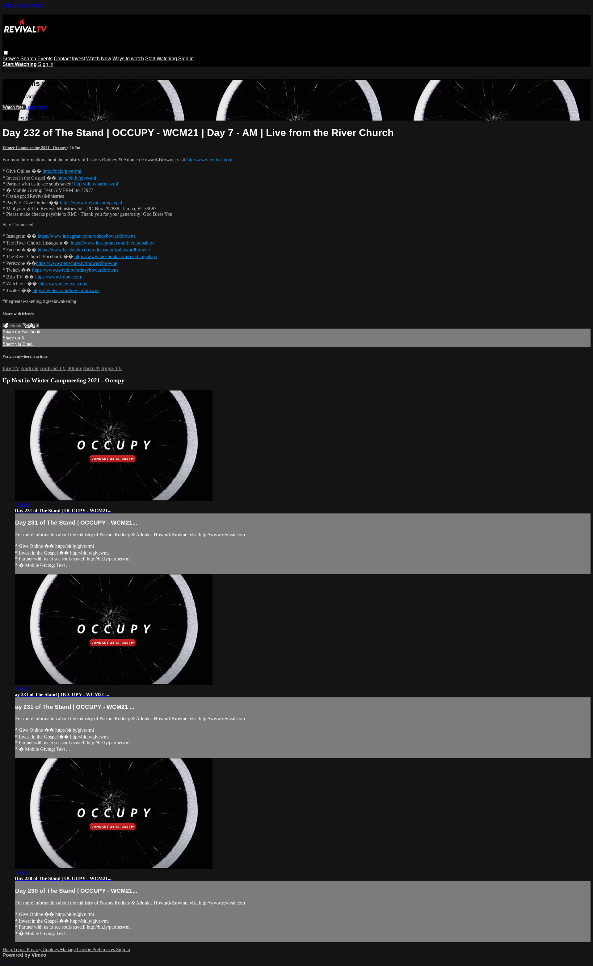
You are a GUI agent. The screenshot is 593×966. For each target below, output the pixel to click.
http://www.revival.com (209, 159)
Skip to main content (22, 5)
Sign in (186, 58)
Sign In (45, 64)
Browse (11, 58)
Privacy (35, 949)
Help (7, 949)
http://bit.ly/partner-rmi (96, 183)
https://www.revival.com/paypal (91, 202)
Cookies (51, 949)
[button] (6, 53)
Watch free (13, 107)
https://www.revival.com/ (62, 283)
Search (28, 58)
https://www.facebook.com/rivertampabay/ (115, 256)
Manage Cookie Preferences (88, 949)
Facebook (12, 325)
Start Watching (161, 58)
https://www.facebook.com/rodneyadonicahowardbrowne (94, 249)
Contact (62, 58)
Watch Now (98, 58)
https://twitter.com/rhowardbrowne (65, 290)
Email (33, 325)
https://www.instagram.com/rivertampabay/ (112, 242)
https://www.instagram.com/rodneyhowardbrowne (87, 236)
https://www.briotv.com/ (58, 276)
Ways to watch (128, 58)
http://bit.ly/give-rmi (62, 171)
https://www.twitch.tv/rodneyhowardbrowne (75, 270)
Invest (78, 58)
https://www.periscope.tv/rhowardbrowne (76, 263)
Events (45, 58)
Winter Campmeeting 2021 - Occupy (34, 147)
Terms (20, 949)
